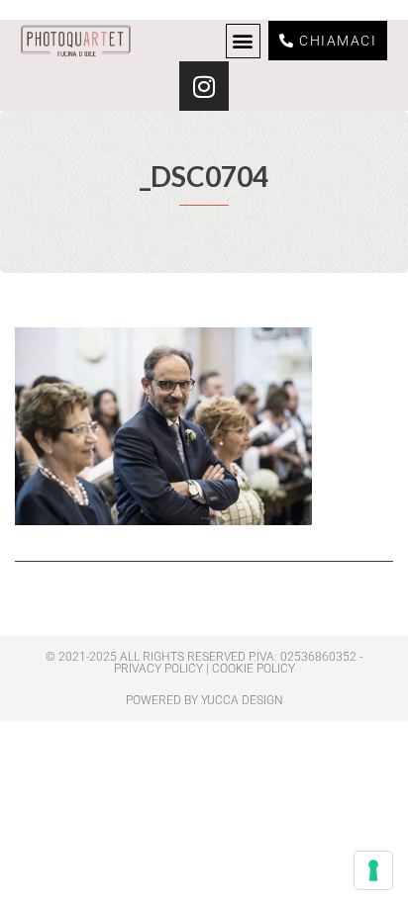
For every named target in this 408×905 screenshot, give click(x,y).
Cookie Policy (253, 669)
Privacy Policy (158, 669)
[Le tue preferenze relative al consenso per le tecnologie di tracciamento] (373, 870)
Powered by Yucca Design (204, 700)
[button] (243, 41)
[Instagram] (204, 86)
